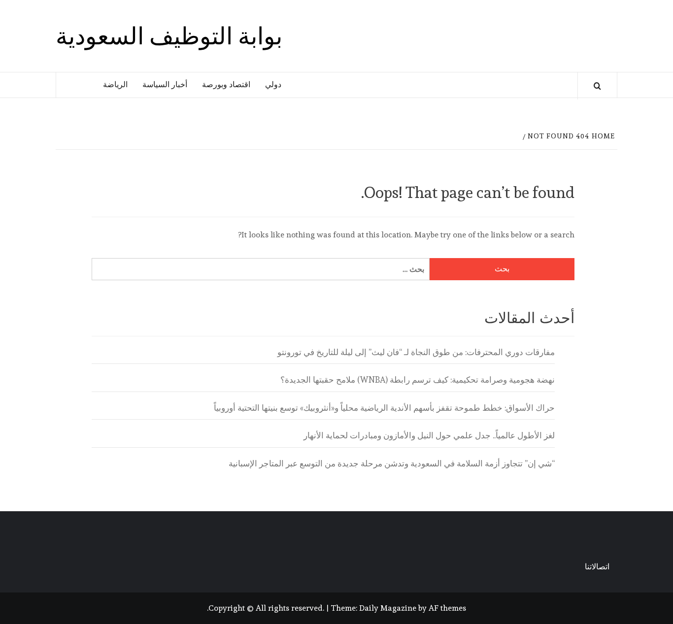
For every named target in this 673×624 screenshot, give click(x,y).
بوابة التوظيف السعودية (169, 36)
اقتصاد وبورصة (226, 84)
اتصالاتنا (597, 566)
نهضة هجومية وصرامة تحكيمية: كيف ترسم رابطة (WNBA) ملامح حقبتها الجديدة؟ (417, 380)
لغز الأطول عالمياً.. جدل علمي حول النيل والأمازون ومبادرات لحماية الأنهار (429, 435)
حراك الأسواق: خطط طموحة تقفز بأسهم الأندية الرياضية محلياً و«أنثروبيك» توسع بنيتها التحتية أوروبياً (384, 408)
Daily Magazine (387, 608)
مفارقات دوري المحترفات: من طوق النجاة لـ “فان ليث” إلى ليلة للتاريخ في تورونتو (416, 352)
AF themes (447, 608)
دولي (273, 84)
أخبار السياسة (164, 84)
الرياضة (115, 84)
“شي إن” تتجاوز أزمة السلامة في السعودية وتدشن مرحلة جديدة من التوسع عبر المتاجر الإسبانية (392, 463)
